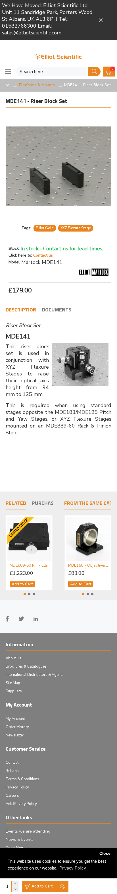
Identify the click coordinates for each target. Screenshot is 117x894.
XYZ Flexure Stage (75, 228)
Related (16, 503)
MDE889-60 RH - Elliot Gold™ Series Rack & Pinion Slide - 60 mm (30, 565)
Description (21, 310)
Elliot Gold (45, 228)
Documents (56, 310)
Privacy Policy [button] (72, 868)
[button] (25, 594)
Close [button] (104, 853)
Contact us (43, 255)
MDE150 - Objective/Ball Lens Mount (89, 565)
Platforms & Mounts (37, 85)
